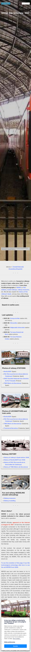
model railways (12, 289)
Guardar (15, 646)
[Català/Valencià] (18, 267)
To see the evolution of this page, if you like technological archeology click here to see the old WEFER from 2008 (15, 565)
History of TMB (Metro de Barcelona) (16, 467)
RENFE (19, 287)
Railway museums (10, 498)
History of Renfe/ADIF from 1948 (14, 460)
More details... (17, 638)
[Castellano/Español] (15, 269)
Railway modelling (9, 501)
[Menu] (26, 3)
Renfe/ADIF (7, 371)
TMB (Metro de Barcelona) (12, 383)
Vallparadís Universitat (17, 327)
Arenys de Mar (15, 318)
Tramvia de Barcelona (11, 428)
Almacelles (13, 323)
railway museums (23, 289)
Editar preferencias (9, 642)
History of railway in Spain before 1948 (16, 457)
